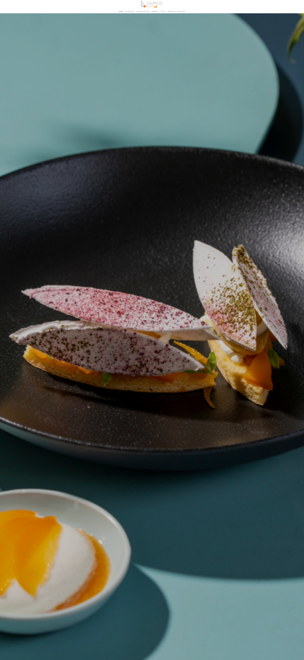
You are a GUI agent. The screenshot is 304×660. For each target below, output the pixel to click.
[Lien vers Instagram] (196, 4)
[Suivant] (300, 336)
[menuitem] (121, 11)
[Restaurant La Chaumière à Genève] (152, 4)
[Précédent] (3, 336)
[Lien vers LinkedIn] (199, 4)
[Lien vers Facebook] (194, 4)
